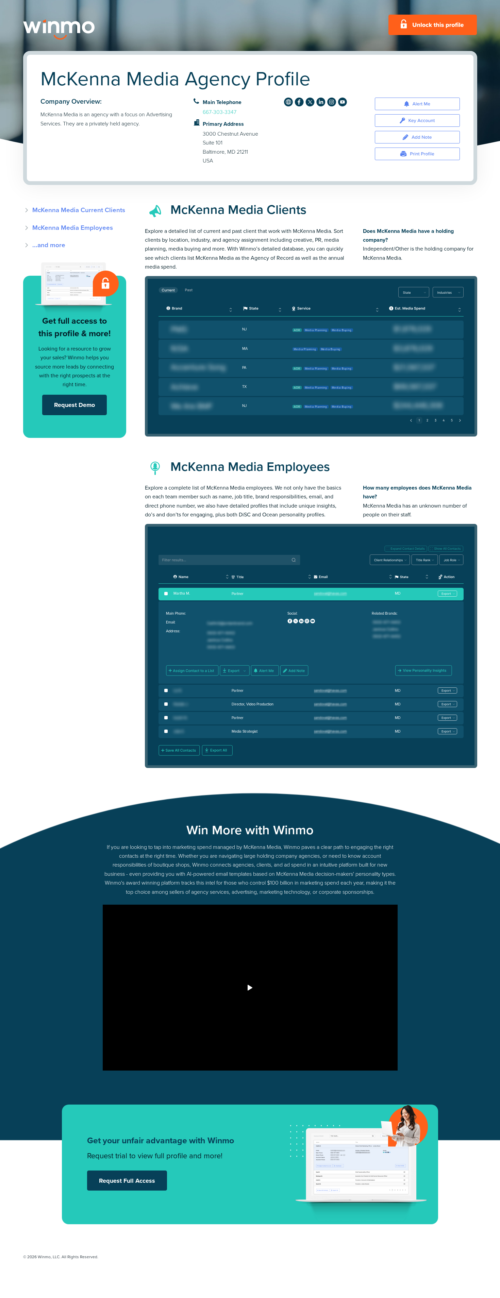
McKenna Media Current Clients (78, 210)
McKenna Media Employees (72, 228)
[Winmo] (74, 30)
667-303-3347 (219, 112)
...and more (48, 245)
